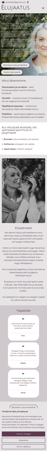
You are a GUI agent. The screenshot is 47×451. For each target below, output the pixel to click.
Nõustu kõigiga (24, 434)
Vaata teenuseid (11, 72)
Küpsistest (23, 440)
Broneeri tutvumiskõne (15, 65)
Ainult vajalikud (24, 447)
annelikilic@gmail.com (14, 2)
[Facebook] (28, 2)
